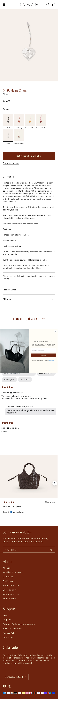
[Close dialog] (55, 331)
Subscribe (43, 355)
